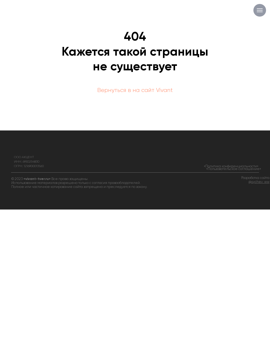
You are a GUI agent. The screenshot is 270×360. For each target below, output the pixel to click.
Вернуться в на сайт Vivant (135, 90)
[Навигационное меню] (260, 10)
